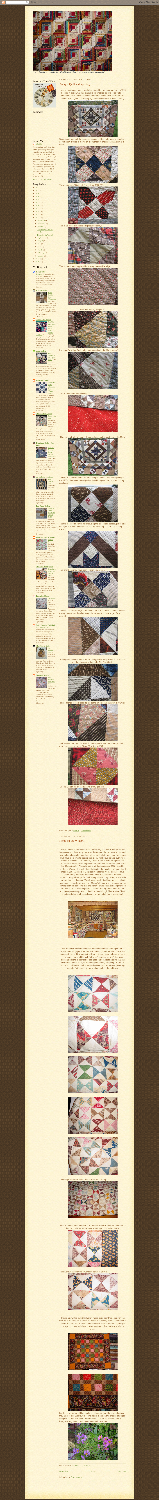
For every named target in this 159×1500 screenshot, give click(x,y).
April (40, 247)
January (41, 256)
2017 (38, 202)
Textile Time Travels (43, 319)
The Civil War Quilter (44, 567)
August (40, 240)
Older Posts (121, 1471)
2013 (38, 214)
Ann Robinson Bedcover (51, 679)
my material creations (44, 477)
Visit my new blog (42, 627)
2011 (38, 259)
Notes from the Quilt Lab (45, 625)
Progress (39, 274)
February (41, 253)
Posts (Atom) (76, 1477)
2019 (38, 196)
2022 (38, 187)
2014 (38, 211)
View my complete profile (42, 179)
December (41, 220)
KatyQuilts (40, 272)
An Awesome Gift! (51, 650)
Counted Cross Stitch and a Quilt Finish (51, 512)
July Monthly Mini (51, 481)
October (41, 226)
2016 (38, 205)
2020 (38, 193)
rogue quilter (41, 351)
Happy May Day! (52, 417)
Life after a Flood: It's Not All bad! (52, 572)
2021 (38, 190)
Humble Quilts (41, 290)
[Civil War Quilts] (44, 107)
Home (93, 1471)
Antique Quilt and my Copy (75, 84)
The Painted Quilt (43, 646)
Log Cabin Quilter (43, 506)
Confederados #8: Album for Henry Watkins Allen (52, 387)
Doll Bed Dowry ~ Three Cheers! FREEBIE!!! (52, 453)
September (42, 238)
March (40, 250)
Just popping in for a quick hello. (51, 356)
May (39, 244)
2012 (38, 217)
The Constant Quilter (44, 413)
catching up (52, 598)
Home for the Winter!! (45, 235)
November (42, 223)
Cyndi (39, 144)
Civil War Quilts (42, 380)
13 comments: (86, 830)
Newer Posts (64, 1471)
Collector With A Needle (45, 537)
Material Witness (42, 675)
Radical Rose (50, 541)
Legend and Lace (42, 596)
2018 (38, 199)
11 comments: (86, 1465)
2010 (38, 262)
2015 (38, 208)
